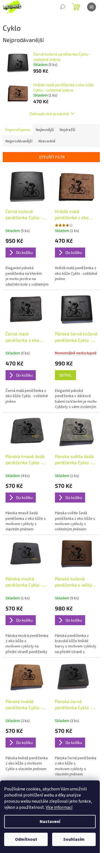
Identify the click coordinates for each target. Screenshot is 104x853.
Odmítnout (26, 839)
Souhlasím (74, 839)
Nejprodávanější (19, 141)
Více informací (59, 807)
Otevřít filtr (52, 157)
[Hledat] (62, 7)
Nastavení (50, 822)
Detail (65, 375)
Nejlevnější (45, 130)
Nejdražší (67, 130)
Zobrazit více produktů (49, 113)
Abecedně (46, 141)
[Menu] (91, 7)
